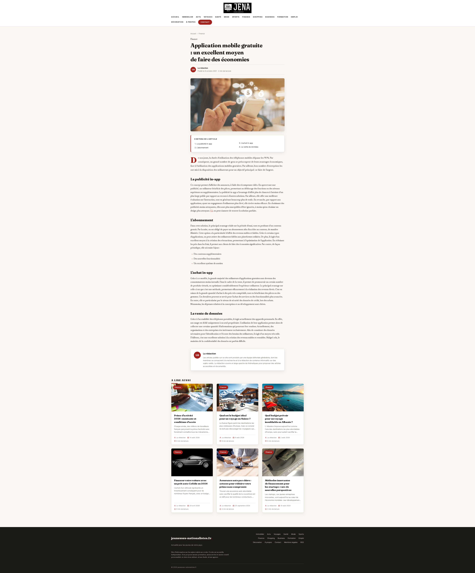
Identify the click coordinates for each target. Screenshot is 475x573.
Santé (218, 17)
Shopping (258, 17)
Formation (282, 17)
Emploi (294, 17)
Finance (246, 17)
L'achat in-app (247, 143)
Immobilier (187, 17)
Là (211, 211)
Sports (235, 17)
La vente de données (249, 147)
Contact (205, 22)
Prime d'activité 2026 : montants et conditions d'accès (185, 418)
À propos (190, 22)
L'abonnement (202, 148)
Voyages (208, 17)
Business (269, 17)
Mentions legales (290, 542)
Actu (198, 17)
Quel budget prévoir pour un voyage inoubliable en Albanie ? (279, 418)
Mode (226, 17)
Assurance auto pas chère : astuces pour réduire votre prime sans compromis (235, 483)
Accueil (175, 17)
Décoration (177, 22)
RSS (302, 542)
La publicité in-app (204, 144)
